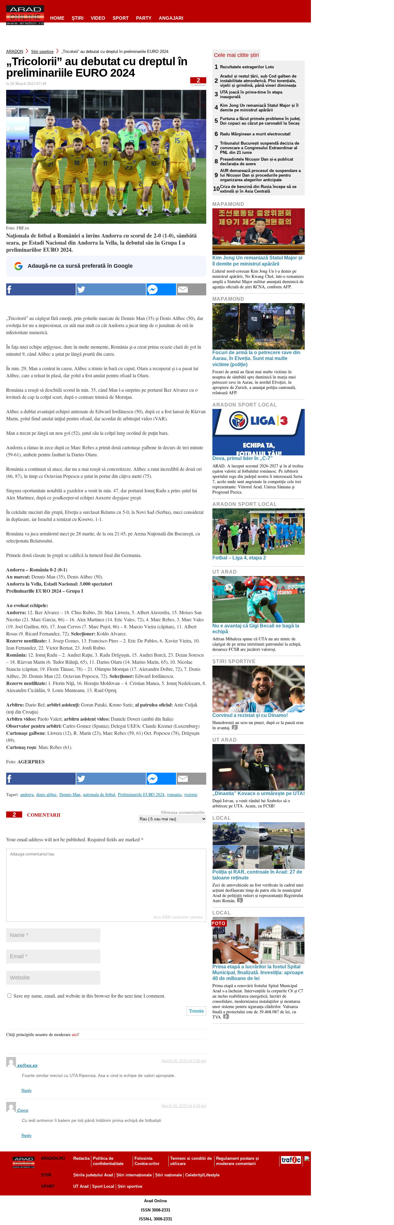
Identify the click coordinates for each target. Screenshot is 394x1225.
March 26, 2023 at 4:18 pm (184, 1106)
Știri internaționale (134, 1175)
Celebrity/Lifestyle (202, 1175)
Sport (121, 18)
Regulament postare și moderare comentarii (237, 1161)
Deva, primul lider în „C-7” (242, 458)
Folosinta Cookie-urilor (147, 1161)
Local (221, 818)
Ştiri (77, 18)
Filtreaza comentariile (183, 812)
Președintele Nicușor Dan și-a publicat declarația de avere (256, 161)
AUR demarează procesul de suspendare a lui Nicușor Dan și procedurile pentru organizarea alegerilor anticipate (260, 175)
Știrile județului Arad (93, 1175)
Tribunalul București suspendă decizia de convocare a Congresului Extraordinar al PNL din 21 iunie (259, 148)
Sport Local (103, 1186)
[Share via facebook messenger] (161, 289)
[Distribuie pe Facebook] (41, 289)
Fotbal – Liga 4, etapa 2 (239, 557)
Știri (46, 1175)
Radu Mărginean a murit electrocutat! (255, 134)
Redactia (81, 1158)
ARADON (14, 51)
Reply (27, 1090)
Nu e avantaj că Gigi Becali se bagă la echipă (255, 628)
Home (57, 18)
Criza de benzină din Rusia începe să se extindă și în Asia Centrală (258, 189)
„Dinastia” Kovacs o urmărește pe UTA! (258, 793)
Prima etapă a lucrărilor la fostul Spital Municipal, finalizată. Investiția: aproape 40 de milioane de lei (258, 972)
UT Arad (224, 571)
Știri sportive (130, 1186)
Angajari (171, 18)
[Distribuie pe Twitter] (111, 289)
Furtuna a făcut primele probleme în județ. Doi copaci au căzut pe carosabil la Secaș (260, 121)
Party (143, 18)
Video (98, 18)
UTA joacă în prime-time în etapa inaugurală (251, 94)
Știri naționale (168, 1175)
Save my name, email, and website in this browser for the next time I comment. (89, 995)
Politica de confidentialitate (108, 1161)
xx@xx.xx (27, 1065)
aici (75, 1034)
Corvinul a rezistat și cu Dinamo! (250, 715)
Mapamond (228, 204)
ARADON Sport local (244, 404)
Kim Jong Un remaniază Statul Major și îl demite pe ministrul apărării (259, 107)
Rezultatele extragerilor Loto (247, 67)
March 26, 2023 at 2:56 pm (184, 1061)
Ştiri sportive (42, 51)
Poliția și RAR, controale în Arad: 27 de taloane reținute (257, 874)
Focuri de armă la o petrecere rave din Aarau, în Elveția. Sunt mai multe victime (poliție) (256, 358)
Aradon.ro (53, 1158)
